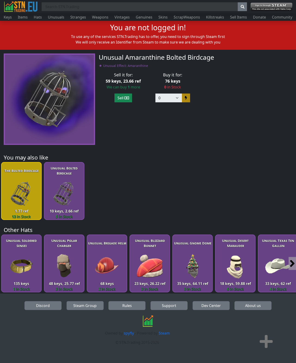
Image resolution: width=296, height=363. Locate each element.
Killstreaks (215, 17)
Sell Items (238, 17)
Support (169, 305)
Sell (120, 97)
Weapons (100, 17)
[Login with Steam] (271, 7)
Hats (38, 17)
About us (253, 305)
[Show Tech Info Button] (266, 341)
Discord (43, 305)
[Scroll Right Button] (292, 263)
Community (282, 17)
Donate (259, 17)
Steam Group (85, 305)
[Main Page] (21, 7)
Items (23, 17)
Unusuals (56, 17)
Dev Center (211, 305)
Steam (164, 333)
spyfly (129, 333)
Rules (127, 305)
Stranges (78, 17)
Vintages (122, 17)
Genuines (144, 17)
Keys (8, 17)
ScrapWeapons (187, 17)
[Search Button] (242, 6)
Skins (163, 17)
